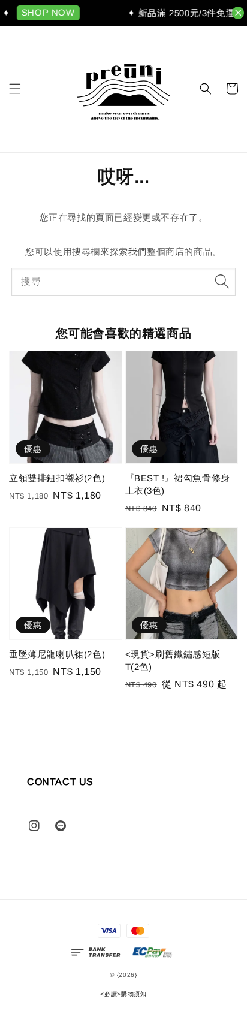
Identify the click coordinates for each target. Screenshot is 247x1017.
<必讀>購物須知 (123, 994)
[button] (15, 89)
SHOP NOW (46, 12)
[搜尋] (222, 281)
